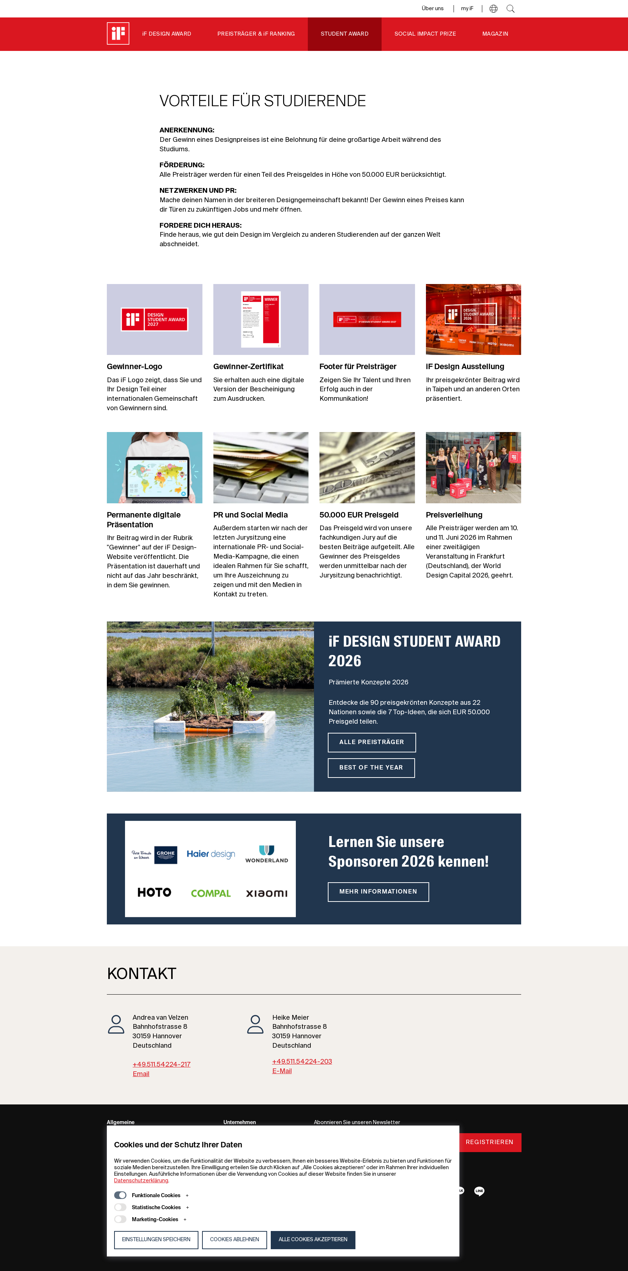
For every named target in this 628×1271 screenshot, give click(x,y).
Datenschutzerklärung (141, 1180)
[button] (493, 8)
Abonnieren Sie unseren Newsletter (357, 1122)
